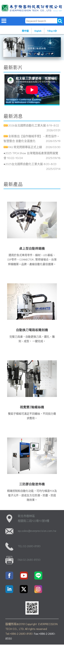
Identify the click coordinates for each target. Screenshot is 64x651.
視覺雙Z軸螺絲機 (32, 407)
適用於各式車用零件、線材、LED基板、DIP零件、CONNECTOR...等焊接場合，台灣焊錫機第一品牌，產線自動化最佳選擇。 (32, 259)
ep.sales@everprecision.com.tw (37, 531)
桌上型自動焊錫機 (32, 248)
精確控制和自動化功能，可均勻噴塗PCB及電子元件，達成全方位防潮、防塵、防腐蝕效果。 (32, 495)
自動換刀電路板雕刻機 (32, 330)
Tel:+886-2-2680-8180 (19, 633)
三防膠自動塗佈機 (32, 484)
